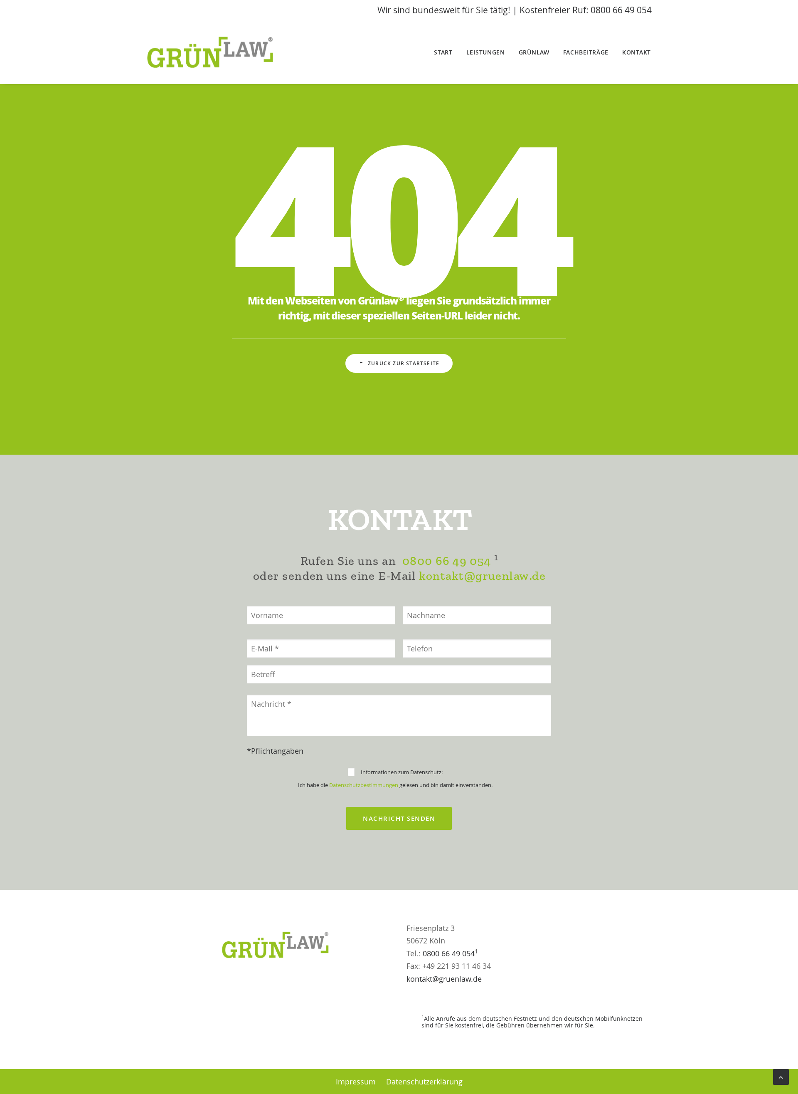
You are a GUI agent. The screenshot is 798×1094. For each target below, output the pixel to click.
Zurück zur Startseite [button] (403, 363)
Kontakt (636, 52)
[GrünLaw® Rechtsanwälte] (220, 52)
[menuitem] (446, 52)
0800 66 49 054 (446, 561)
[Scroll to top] (781, 1076)
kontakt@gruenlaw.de (482, 576)
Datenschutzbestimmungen (363, 785)
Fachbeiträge (585, 52)
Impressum (356, 1082)
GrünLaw (534, 52)
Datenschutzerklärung (424, 1082)
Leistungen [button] (485, 52)
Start (443, 52)
